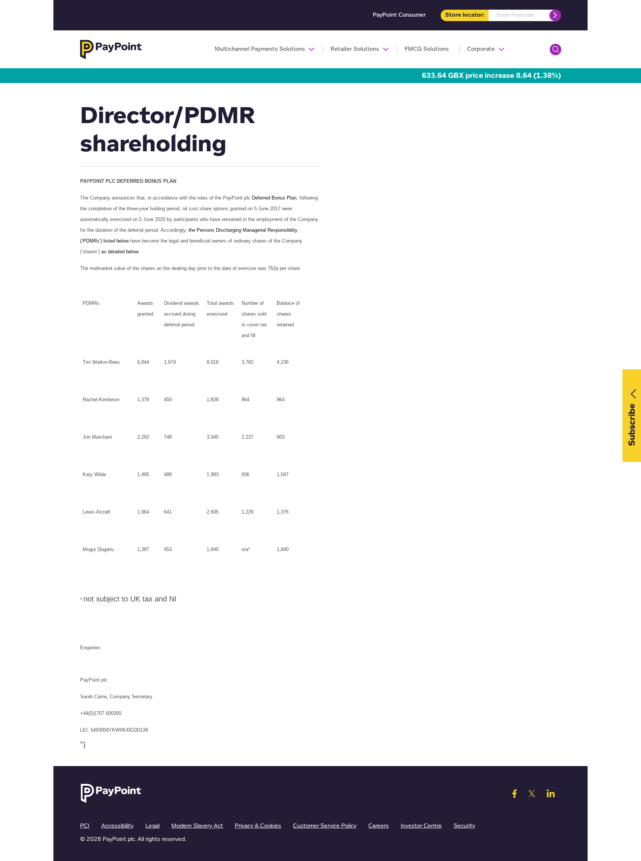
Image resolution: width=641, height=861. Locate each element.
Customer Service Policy (324, 825)
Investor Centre (421, 825)
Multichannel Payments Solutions (260, 49)
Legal (152, 825)
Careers (378, 825)
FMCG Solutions (427, 49)
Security (464, 825)
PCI (84, 825)
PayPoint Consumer (399, 15)
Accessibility (117, 825)
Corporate (481, 49)
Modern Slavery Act (197, 825)
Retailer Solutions (355, 49)
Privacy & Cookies (258, 825)
